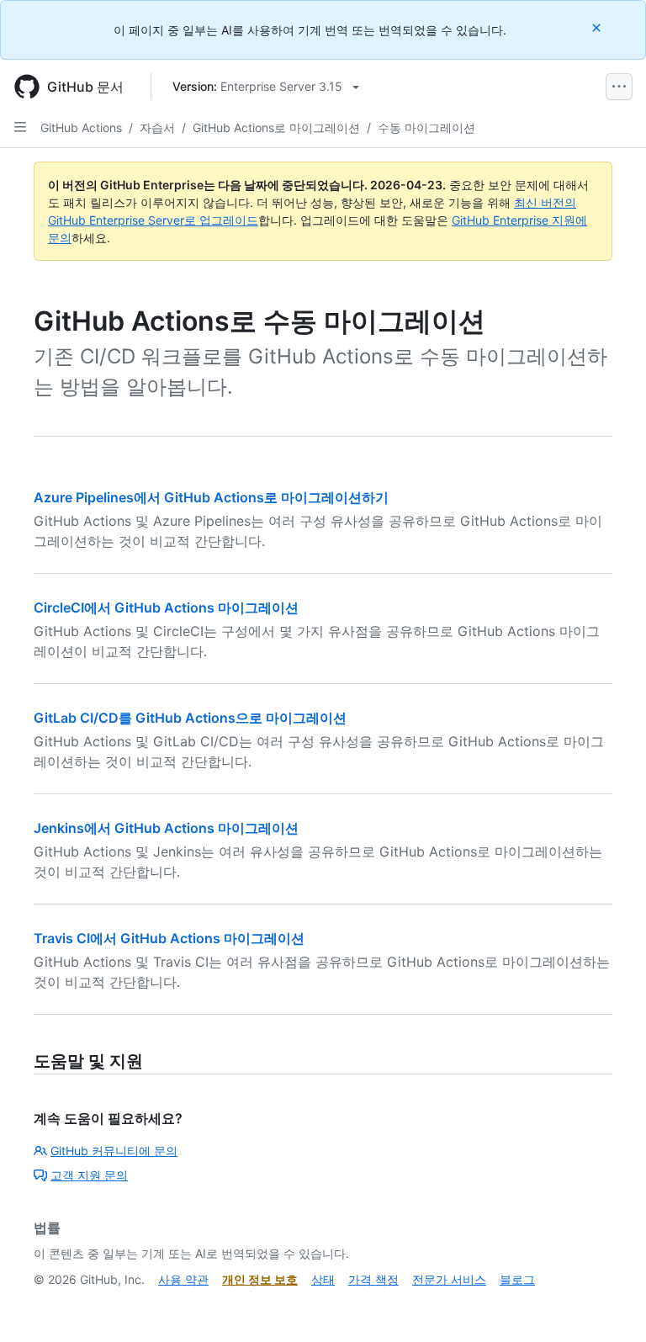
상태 (323, 1279)
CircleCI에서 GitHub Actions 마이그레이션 (166, 607)
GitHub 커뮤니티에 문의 (113, 1150)
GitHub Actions (81, 127)
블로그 (517, 1279)
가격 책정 (373, 1279)
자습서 (157, 127)
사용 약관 (183, 1279)
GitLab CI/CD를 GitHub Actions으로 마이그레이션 (190, 717)
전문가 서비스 (449, 1279)
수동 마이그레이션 (426, 127)
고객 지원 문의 (89, 1175)
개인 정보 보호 (260, 1279)
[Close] (598, 27)
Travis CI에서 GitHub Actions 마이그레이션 (169, 938)
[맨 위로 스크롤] (609, 1305)
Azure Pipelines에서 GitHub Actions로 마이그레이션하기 (211, 497)
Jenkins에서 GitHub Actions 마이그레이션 (166, 828)
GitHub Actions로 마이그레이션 (276, 127)
